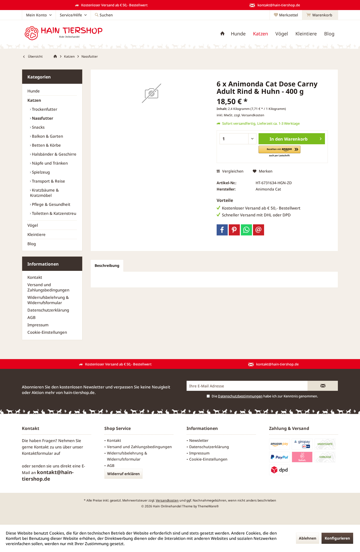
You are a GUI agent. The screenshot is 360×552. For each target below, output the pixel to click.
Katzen (34, 100)
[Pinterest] (234, 229)
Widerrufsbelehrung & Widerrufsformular (48, 300)
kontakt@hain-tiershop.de (48, 475)
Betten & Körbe (46, 145)
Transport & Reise (48, 181)
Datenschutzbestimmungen (240, 396)
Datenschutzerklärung (48, 310)
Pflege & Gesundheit (50, 204)
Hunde (33, 91)
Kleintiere (36, 234)
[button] (279, 151)
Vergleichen (232, 171)
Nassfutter (42, 118)
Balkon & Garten (47, 136)
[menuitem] (320, 15)
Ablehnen (307, 538)
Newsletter (198, 440)
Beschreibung (107, 265)
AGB (31, 317)
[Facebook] (222, 229)
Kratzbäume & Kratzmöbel (44, 192)
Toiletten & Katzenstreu (53, 213)
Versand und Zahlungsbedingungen (48, 287)
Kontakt (34, 277)
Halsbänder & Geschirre (53, 154)
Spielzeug (40, 172)
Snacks (38, 127)
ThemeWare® (208, 506)
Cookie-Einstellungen (47, 332)
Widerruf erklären (123, 473)
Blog (31, 243)
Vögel (32, 225)
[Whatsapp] (246, 229)
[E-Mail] (258, 229)
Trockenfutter (44, 109)
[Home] (222, 33)
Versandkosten (167, 500)
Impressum (37, 324)
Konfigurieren (337, 538)
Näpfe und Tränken (49, 163)
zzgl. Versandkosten (249, 115)
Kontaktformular (37, 453)
